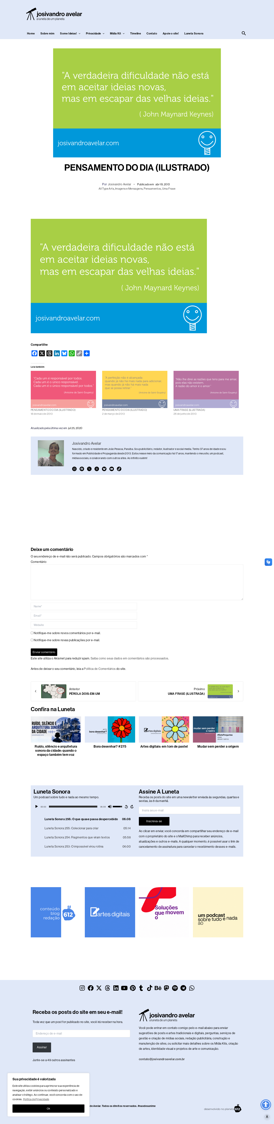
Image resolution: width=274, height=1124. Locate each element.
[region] (48, 1095)
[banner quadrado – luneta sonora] (218, 912)
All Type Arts (106, 188)
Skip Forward (132, 806)
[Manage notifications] (267, 1117)
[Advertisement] (179, 13)
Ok (48, 1108)
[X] (89, 469)
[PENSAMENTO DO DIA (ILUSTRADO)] (64, 389)
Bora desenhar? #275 (110, 746)
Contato (152, 33)
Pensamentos (152, 188)
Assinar (42, 1047)
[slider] (73, 807)
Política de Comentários (100, 669)
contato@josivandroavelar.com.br (162, 1059)
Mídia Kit (115, 33)
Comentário (38, 562)
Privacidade (93, 33)
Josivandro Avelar (119, 184)
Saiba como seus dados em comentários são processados (129, 658)
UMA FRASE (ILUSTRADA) (189, 409)
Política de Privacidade (36, 1099)
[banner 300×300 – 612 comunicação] (56, 912)
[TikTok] (119, 469)
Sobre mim (47, 33)
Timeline (135, 33)
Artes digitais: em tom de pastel (164, 746)
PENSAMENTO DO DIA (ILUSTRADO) (53, 409)
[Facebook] (82, 469)
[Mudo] (110, 806)
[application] (84, 806)
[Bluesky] (104, 469)
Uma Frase (169, 188)
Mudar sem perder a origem (218, 746)
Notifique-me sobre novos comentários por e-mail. (67, 633)
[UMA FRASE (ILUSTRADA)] (207, 389)
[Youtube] (111, 469)
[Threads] (97, 469)
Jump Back (126, 806)
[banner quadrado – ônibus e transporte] (164, 912)
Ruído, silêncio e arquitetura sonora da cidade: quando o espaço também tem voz (56, 750)
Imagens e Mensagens (129, 188)
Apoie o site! (171, 33)
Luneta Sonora (193, 33)
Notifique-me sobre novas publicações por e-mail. (67, 640)
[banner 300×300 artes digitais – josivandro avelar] (110, 912)
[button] (78, 33)
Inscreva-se (154, 821)
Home (31, 33)
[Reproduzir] (36, 806)
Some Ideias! (68, 33)
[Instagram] (74, 469)
